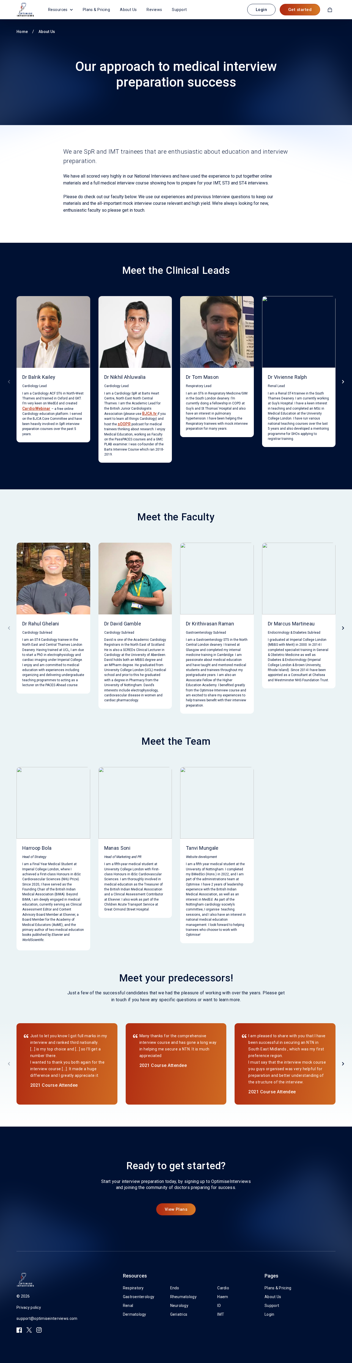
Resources (58, 9)
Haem (222, 1297)
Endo (174, 1288)
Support (179, 9)
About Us (128, 9)
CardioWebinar (36, 408)
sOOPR (124, 424)
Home (22, 31)
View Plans (176, 1209)
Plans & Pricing (96, 9)
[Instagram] (39, 1330)
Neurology (179, 1305)
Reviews (154, 9)
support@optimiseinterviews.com (46, 1318)
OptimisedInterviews (25, 9)
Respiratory (133, 1288)
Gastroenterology (138, 1297)
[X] (29, 1330)
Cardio (223, 1288)
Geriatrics (179, 1314)
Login (261, 9)
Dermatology (134, 1314)
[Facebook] (19, 1330)
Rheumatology (183, 1297)
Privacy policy (28, 1307)
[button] (343, 382)
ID (219, 1305)
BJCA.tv (150, 413)
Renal (128, 1305)
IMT (220, 1314)
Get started (300, 9)
